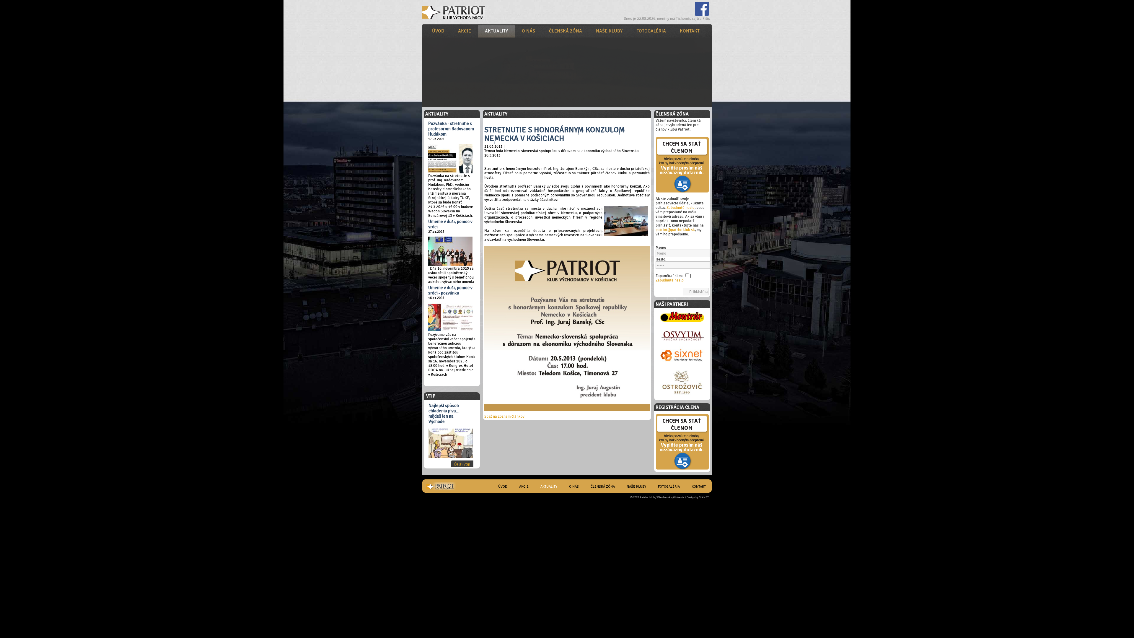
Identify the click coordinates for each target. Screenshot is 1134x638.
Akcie (464, 31)
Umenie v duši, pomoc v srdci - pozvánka (450, 290)
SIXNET (704, 497)
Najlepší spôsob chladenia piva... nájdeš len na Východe (444, 413)
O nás (528, 31)
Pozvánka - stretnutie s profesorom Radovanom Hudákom (451, 129)
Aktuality (496, 31)
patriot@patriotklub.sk (675, 229)
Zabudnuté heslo (681, 207)
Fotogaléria (651, 31)
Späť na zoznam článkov (504, 416)
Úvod (438, 31)
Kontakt (690, 31)
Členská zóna (565, 31)
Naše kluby (609, 31)
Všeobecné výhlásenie (670, 497)
